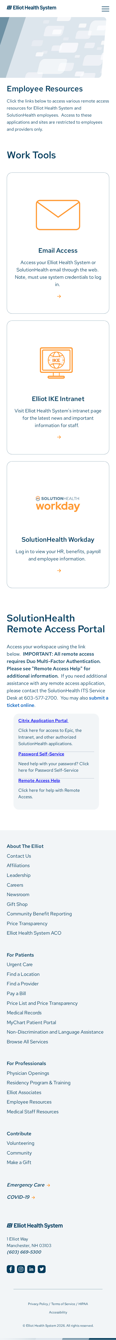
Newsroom (18, 894)
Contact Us (19, 856)
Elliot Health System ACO (34, 933)
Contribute (19, 1133)
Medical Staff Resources (33, 1111)
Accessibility (58, 1312)
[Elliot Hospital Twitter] (42, 1269)
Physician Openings (28, 1073)
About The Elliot (25, 846)
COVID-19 (18, 1197)
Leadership (19, 875)
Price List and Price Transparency (42, 1003)
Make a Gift (19, 1162)
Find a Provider (23, 983)
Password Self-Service (41, 754)
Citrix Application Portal (43, 720)
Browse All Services (27, 1041)
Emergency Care (25, 1185)
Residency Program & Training (38, 1082)
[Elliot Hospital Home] (58, 1220)
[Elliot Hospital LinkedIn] (31, 1269)
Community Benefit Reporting (39, 914)
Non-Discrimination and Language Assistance (55, 1032)
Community (19, 1153)
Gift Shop (17, 904)
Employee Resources (29, 1102)
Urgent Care (20, 964)
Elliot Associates (24, 1092)
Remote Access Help (39, 780)
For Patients (20, 955)
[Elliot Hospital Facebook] (11, 1269)
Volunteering (20, 1143)
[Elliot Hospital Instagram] (21, 1269)
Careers (15, 885)
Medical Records (24, 1012)
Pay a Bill (16, 993)
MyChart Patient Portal (31, 1022)
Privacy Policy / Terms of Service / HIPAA (58, 1304)
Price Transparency (27, 923)
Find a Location (23, 974)
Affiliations (18, 865)
